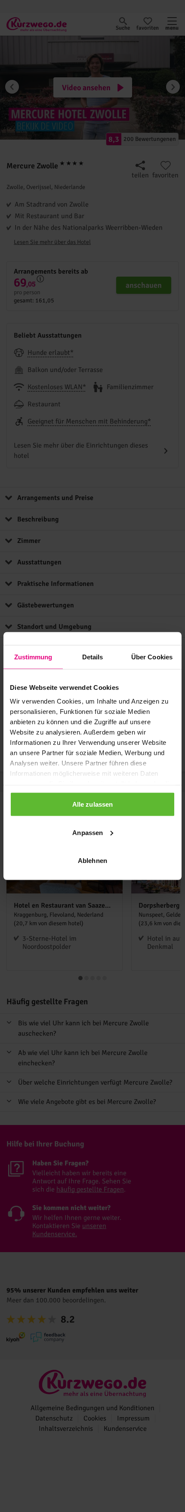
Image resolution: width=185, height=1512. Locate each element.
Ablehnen (92, 860)
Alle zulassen (92, 804)
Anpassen (87, 832)
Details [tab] (92, 657)
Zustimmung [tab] (33, 657)
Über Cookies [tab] (152, 657)
